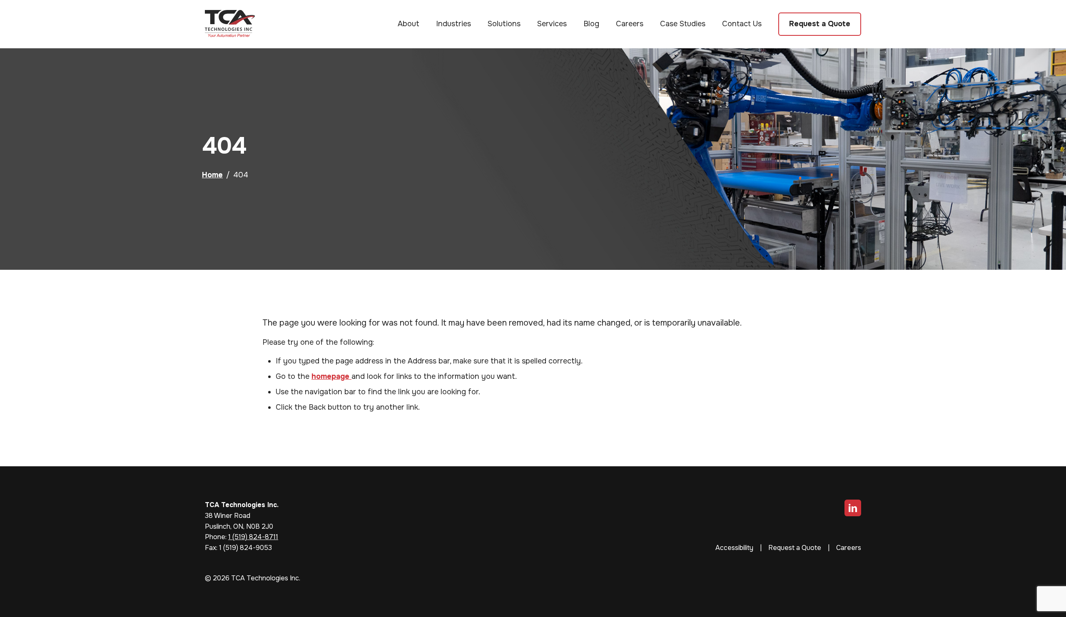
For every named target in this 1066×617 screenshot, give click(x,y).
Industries (453, 23)
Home (212, 174)
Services (552, 23)
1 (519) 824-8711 (253, 536)
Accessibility (734, 547)
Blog (591, 23)
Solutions (504, 23)
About (408, 23)
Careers (629, 23)
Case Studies (682, 23)
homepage (331, 376)
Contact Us (742, 23)
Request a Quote (819, 23)
